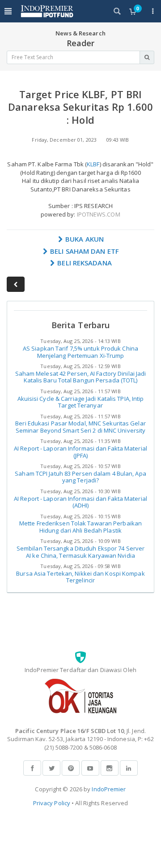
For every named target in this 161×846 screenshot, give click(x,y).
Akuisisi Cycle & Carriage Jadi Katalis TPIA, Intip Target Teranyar (80, 402)
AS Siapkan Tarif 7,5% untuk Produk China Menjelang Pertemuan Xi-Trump (80, 352)
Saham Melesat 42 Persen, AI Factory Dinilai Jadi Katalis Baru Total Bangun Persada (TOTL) (80, 377)
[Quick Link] (153, 11)
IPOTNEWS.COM (98, 214)
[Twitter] (51, 768)
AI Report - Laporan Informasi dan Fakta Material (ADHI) (80, 502)
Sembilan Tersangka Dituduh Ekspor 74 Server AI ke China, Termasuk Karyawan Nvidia (80, 552)
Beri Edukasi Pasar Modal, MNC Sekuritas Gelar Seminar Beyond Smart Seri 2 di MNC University (80, 426)
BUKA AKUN (84, 238)
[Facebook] (32, 768)
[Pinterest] (71, 768)
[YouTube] (90, 768)
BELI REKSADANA (83, 262)
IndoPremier (109, 789)
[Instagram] (110, 768)
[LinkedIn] (129, 768)
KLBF (93, 164)
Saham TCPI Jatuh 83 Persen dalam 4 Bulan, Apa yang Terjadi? (80, 477)
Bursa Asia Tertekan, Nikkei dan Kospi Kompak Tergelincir (80, 577)
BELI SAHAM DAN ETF (83, 251)
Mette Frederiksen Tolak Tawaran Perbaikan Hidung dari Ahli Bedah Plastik (80, 526)
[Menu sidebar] (8, 11)
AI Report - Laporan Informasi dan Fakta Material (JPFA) (80, 452)
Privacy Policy (51, 803)
